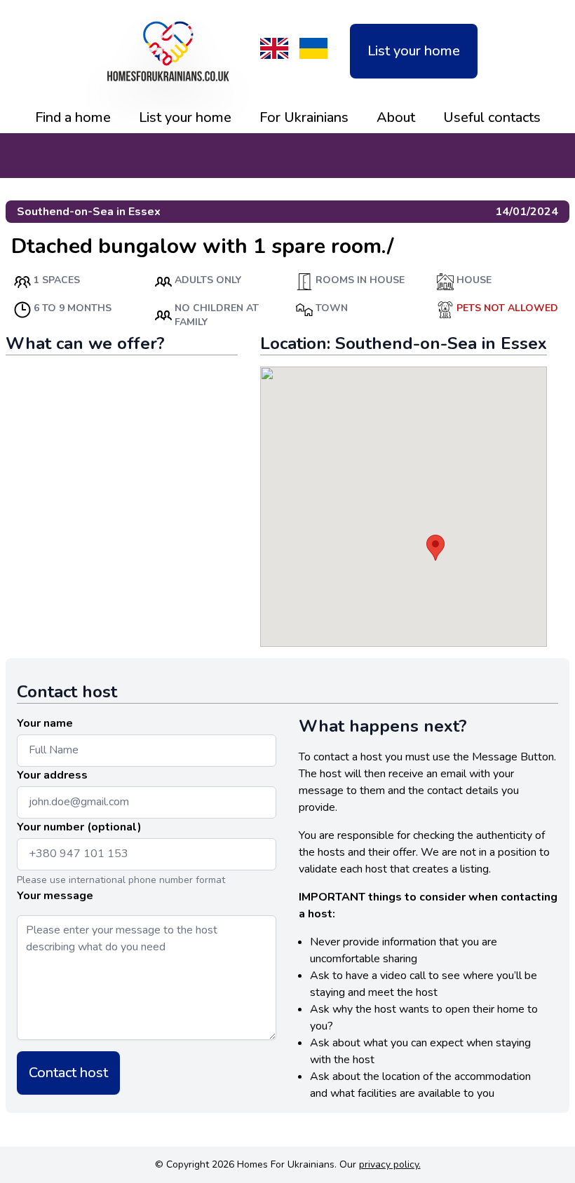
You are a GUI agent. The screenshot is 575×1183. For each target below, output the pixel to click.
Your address (52, 775)
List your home (413, 50)
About (396, 117)
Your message (55, 895)
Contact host (68, 1072)
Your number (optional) (79, 827)
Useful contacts (492, 117)
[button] (435, 547)
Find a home (73, 117)
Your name (45, 723)
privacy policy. (390, 1164)
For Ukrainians (304, 117)
